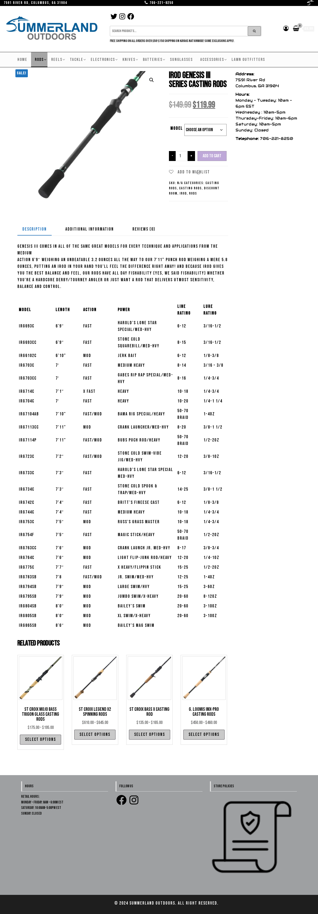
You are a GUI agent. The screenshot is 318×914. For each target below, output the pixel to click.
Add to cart (212, 156)
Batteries (152, 59)
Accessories (212, 59)
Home (22, 59)
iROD (183, 193)
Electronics (103, 59)
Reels (56, 59)
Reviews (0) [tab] (143, 229)
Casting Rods (190, 188)
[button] (151, 80)
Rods (39, 59)
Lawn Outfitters (248, 59)
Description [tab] (34, 229)
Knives (128, 59)
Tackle (76, 59)
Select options (40, 739)
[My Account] (286, 28)
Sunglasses (181, 59)
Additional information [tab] (89, 229)
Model (176, 128)
